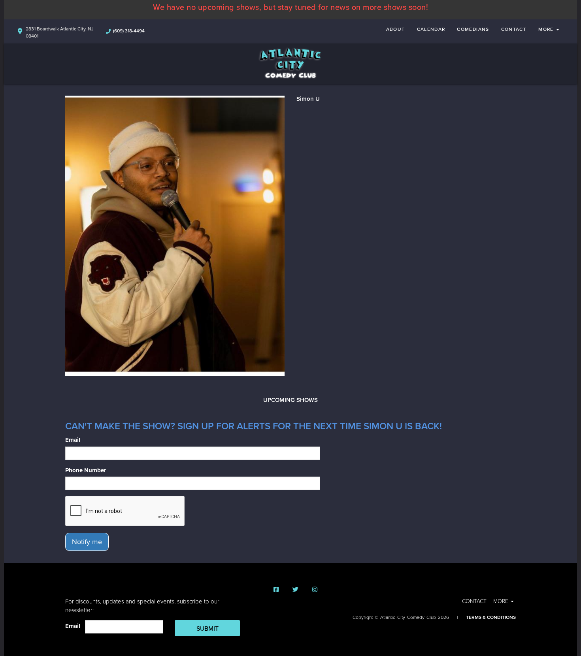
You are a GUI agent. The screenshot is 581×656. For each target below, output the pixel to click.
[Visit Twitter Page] (295, 589)
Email (72, 439)
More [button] (546, 29)
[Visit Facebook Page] (276, 589)
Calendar (431, 29)
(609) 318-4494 (129, 31)
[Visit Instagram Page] (315, 589)
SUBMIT (207, 629)
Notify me (87, 541)
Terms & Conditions (491, 617)
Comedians (473, 29)
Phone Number (85, 470)
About (395, 29)
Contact (514, 29)
